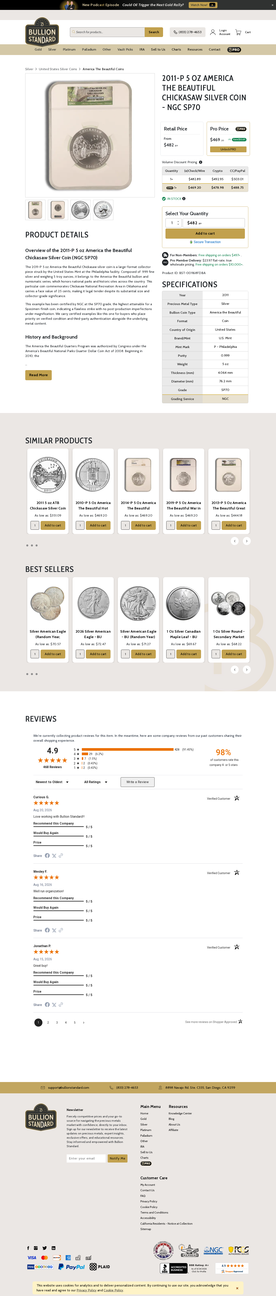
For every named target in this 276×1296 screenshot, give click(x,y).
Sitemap (145, 1229)
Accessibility (148, 1218)
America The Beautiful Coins (103, 69)
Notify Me (117, 1158)
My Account (147, 1185)
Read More (38, 375)
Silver (52, 49)
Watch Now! (199, 5)
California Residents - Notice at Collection (166, 1223)
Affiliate (173, 1130)
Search (154, 32)
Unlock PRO (228, 149)
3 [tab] (37, 545)
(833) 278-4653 (190, 32)
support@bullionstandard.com (68, 1088)
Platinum (69, 49)
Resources (195, 49)
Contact (214, 49)
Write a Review (137, 782)
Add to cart (205, 233)
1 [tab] (27, 545)
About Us (174, 1124)
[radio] (138, 749)
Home (144, 1113)
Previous (235, 541)
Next (247, 541)
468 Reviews (57, 767)
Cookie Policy (148, 1207)
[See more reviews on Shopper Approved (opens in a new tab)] (61, 856)
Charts (176, 49)
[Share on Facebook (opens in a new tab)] (47, 856)
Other (107, 49)
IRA (142, 49)
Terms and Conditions (154, 1212)
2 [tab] (32, 545)
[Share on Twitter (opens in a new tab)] (54, 856)
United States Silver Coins (58, 69)
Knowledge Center (180, 1113)
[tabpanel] (48, 491)
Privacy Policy (148, 1201)
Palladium (89, 49)
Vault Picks (125, 49)
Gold (38, 49)
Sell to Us (158, 49)
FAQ (142, 1196)
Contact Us (147, 1190)
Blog (171, 1119)
